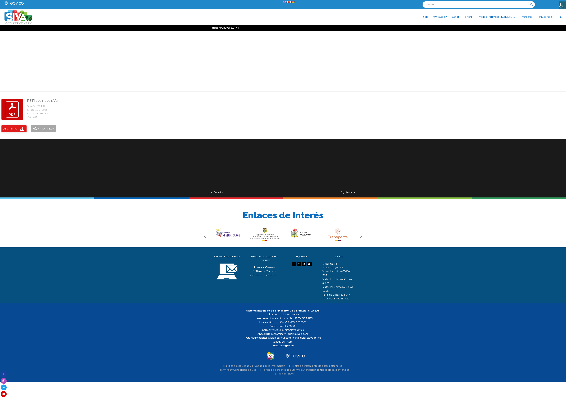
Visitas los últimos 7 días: (337, 271)
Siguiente (346, 192)
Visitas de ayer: (331, 267)
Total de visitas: (331, 294)
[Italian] (290, 2)
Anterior (218, 192)
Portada (214, 27)
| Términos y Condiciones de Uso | (237, 369)
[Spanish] (293, 2)
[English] (284, 2)
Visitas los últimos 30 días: (337, 279)
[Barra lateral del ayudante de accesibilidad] (562, 5)
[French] (287, 2)
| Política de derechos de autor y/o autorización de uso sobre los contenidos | (305, 369)
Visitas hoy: (329, 263)
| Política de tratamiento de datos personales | (316, 365)
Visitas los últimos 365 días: (338, 287)
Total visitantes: (332, 298)
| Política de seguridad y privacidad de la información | (254, 365)
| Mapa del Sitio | (284, 373)
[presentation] (205, 236)
